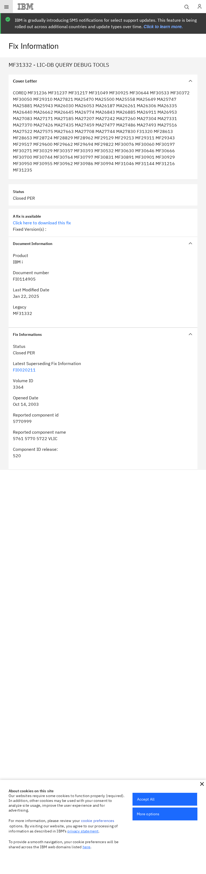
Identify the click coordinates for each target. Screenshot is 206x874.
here (87, 847)
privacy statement (82, 831)
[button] (202, 784)
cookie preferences (98, 820)
